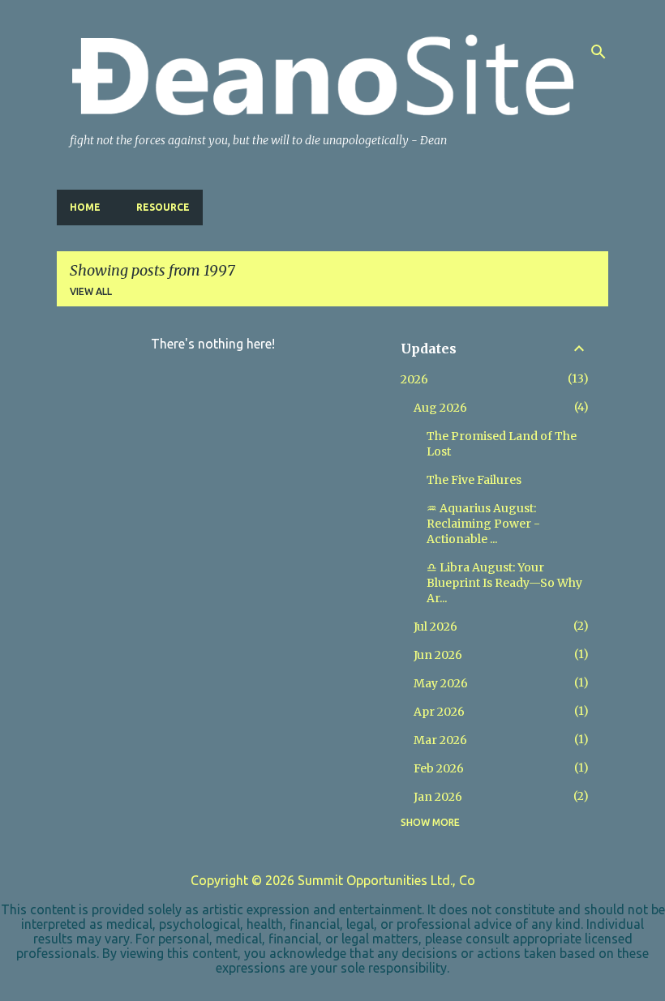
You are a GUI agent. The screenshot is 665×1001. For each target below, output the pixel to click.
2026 (414, 379)
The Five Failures (474, 480)
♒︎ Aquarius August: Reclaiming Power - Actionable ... (483, 523)
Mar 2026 (440, 740)
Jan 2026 (438, 796)
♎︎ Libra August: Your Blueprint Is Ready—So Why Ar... (504, 582)
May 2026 (441, 683)
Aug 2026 (440, 407)
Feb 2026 (439, 768)
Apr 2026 (439, 711)
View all (91, 291)
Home (85, 207)
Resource (163, 207)
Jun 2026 (438, 655)
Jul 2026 (435, 626)
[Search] (598, 51)
